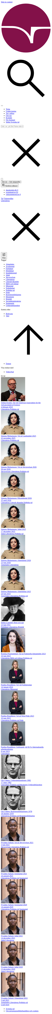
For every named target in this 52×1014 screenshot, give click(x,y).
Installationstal (11, 273)
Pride (8, 292)
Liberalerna (10, 279)
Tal (2, 199)
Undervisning (11, 111)
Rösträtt (9, 299)
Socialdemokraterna (13, 301)
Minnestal (9, 286)
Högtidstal (10, 271)
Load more (5, 1005)
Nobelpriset (10, 288)
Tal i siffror (10, 113)
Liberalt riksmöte (12, 282)
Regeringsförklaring (13, 295)
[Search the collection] (26, 103)
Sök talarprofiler (14, 182)
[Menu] (2, 105)
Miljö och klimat (12, 284)
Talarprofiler (8, 199)
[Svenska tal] (26, 52)
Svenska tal (10, 1009)
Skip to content (6, 2)
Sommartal (10, 303)
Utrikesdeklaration (13, 305)
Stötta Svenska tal (12, 122)
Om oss (9, 116)
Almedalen (10, 264)
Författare (9, 269)
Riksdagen (10, 297)
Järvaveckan (10, 277)
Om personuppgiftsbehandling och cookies (22, 1011)
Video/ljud (10, 372)
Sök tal (4, 182)
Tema (8, 109)
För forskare (10, 120)
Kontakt (9, 118)
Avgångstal (10, 266)
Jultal (8, 275)
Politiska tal (10, 290)
